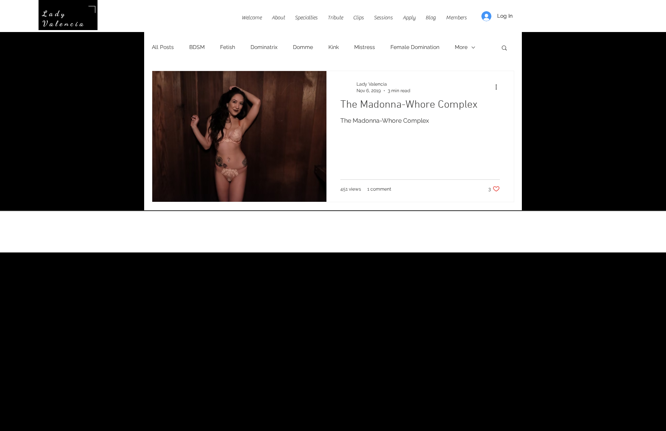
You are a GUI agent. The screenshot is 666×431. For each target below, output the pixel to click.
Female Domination (414, 47)
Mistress (364, 47)
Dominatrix (264, 47)
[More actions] (498, 86)
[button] (504, 48)
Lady (54, 13)
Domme (303, 47)
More (461, 47)
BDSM (197, 47)
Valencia (64, 23)
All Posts (163, 47)
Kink (333, 47)
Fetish (227, 47)
